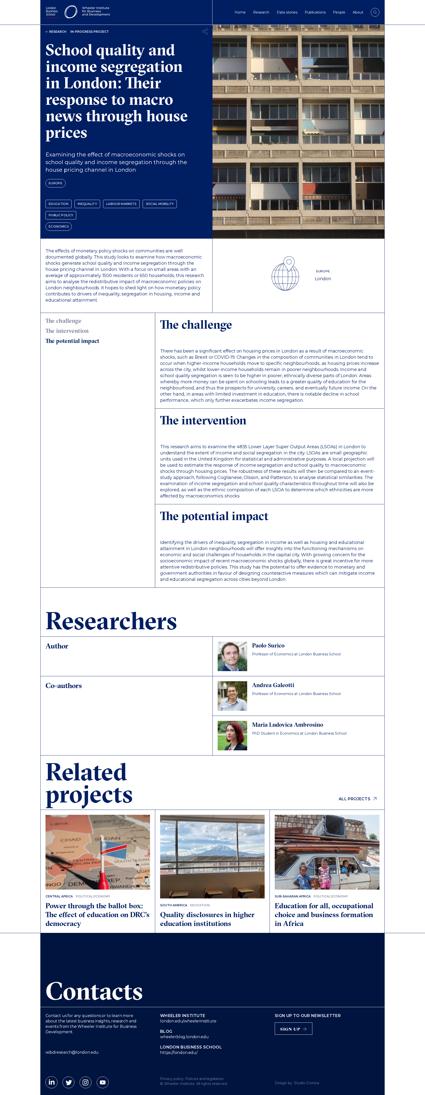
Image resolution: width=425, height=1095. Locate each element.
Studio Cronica (306, 1083)
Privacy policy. (172, 1079)
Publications (315, 12)
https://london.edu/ (178, 1052)
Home (240, 12)
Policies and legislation (204, 1079)
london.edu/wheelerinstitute (188, 1021)
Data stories (287, 12)
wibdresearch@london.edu (72, 1052)
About (358, 12)
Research (261, 12)
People (339, 12)
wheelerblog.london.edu (184, 1036)
